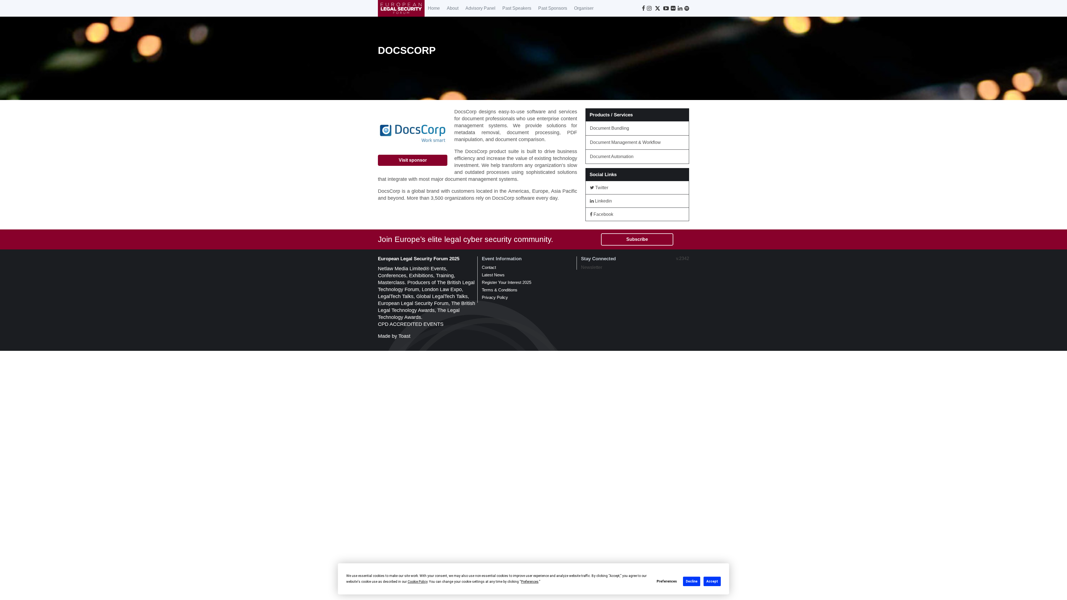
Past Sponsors (552, 8)
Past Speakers (516, 8)
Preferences (667, 581)
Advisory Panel (480, 8)
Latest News (493, 275)
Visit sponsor (413, 160)
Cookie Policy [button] (417, 582)
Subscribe (637, 239)
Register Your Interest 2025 (506, 282)
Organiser (584, 8)
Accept (712, 581)
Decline (691, 581)
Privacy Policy (495, 297)
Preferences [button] (530, 582)
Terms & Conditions (499, 290)
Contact (489, 267)
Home (434, 8)
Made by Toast (394, 336)
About (452, 8)
